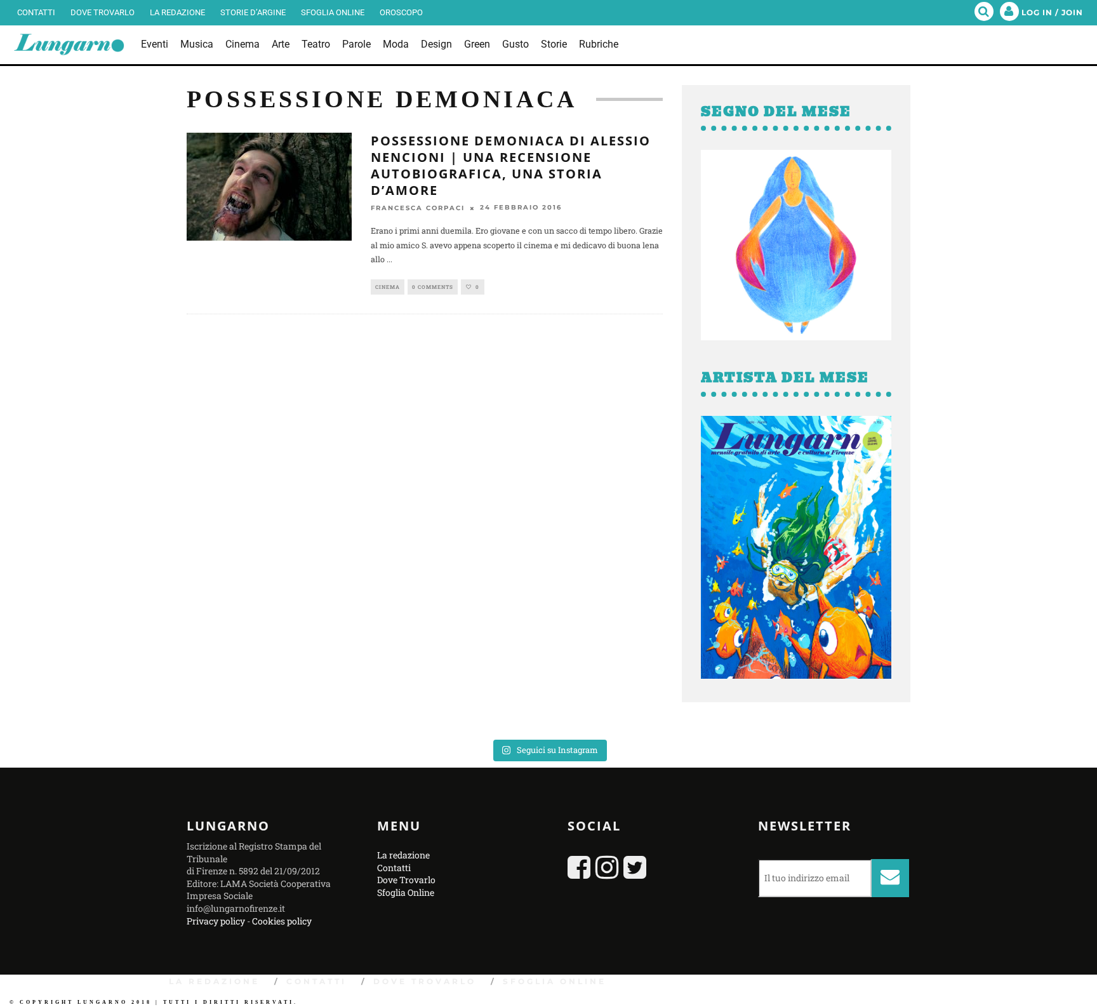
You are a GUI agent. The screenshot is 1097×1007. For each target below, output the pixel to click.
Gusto (515, 44)
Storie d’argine (253, 12)
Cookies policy (282, 921)
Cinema (242, 44)
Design (436, 44)
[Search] (984, 12)
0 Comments (432, 287)
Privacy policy (216, 921)
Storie (554, 44)
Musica (196, 44)
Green (477, 44)
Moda (396, 44)
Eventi (154, 44)
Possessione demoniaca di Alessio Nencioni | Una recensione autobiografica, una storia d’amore (511, 165)
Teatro (316, 44)
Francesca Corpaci (418, 208)
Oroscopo (401, 12)
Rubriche (598, 44)
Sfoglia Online (332, 12)
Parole (356, 44)
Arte (280, 44)
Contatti (36, 12)
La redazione (177, 12)
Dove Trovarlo (102, 12)
